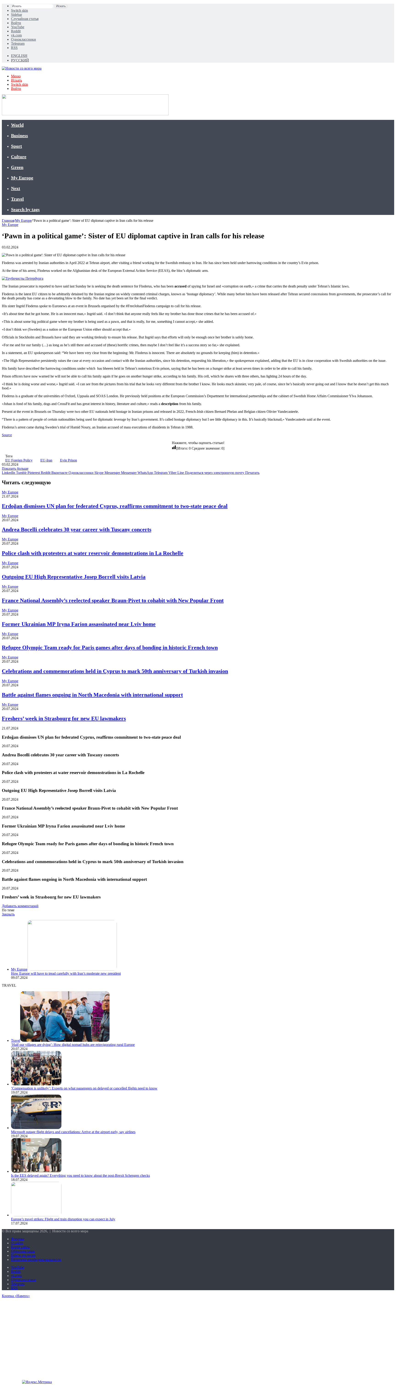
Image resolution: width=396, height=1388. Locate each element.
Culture (18, 156)
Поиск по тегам (23, 1255)
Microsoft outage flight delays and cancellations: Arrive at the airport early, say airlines (73, 1132)
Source (7, 435)
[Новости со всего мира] (21, 68)
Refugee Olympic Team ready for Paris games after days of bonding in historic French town (110, 647)
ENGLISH (19, 55)
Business (19, 135)
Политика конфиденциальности (36, 1259)
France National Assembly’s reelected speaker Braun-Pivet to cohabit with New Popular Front (113, 600)
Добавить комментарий (20, 906)
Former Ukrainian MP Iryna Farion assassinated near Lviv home (79, 624)
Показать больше (15, 468)
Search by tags (25, 209)
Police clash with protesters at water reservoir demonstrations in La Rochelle (92, 553)
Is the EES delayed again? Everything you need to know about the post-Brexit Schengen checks (80, 1175)
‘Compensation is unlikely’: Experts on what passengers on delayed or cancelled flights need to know (84, 1088)
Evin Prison (68, 460)
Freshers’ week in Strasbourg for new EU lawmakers (64, 718)
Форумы (17, 1239)
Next (15, 188)
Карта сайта (20, 1247)
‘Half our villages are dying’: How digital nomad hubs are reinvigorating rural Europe (73, 1045)
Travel (17, 198)
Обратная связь (23, 1251)
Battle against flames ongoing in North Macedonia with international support (92, 695)
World (17, 124)
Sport (16, 146)
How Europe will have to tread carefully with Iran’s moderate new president (66, 973)
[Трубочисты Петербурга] (22, 278)
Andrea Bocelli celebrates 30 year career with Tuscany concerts (76, 529)
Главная (8, 220)
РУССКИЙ (20, 60)
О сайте (17, 1243)
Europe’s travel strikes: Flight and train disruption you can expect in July (63, 1219)
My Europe (22, 177)
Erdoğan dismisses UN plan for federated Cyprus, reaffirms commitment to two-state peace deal (115, 506)
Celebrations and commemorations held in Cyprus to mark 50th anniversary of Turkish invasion (115, 671)
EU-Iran (46, 460)
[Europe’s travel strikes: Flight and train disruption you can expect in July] (36, 1215)
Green (17, 167)
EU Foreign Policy (19, 460)
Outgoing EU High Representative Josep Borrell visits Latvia (74, 577)
